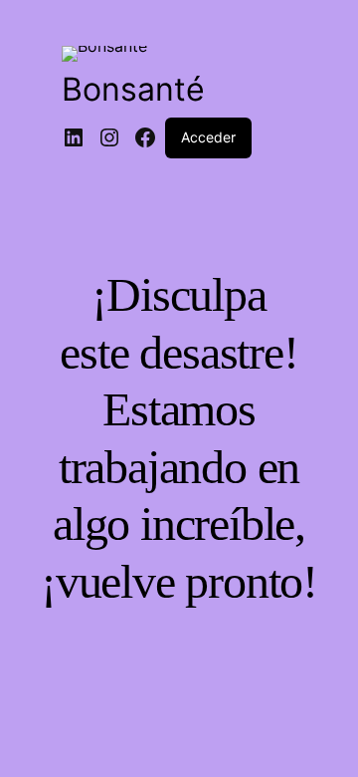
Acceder (208, 137)
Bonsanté (133, 89)
